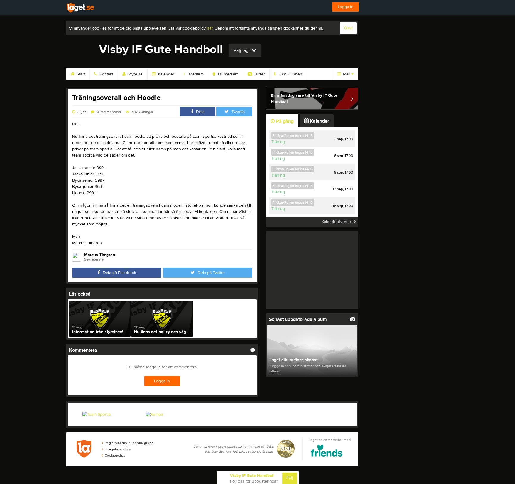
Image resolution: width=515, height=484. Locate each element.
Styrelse (135, 74)
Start (80, 74)
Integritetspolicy (118, 449)
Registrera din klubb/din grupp (129, 442)
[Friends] (327, 452)
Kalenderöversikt (338, 222)
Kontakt (105, 74)
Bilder (259, 74)
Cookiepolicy (115, 455)
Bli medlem (227, 74)
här (209, 28)
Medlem (196, 74)
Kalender (165, 74)
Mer (346, 74)
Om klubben (290, 74)
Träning (278, 142)
